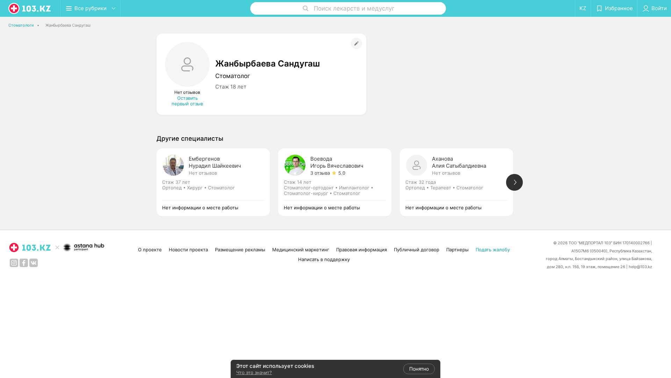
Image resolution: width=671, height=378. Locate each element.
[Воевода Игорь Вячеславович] (339, 182)
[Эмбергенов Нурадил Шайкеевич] (217, 182)
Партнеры (457, 249)
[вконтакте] (33, 263)
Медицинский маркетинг (300, 249)
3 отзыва (320, 173)
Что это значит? (254, 372)
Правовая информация (361, 249)
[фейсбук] (24, 263)
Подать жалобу (493, 249)
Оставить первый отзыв (187, 100)
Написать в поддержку (324, 259)
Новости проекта (188, 249)
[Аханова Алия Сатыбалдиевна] (460, 182)
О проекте (150, 249)
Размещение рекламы (240, 249)
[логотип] (30, 8)
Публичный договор (416, 249)
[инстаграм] (14, 263)
